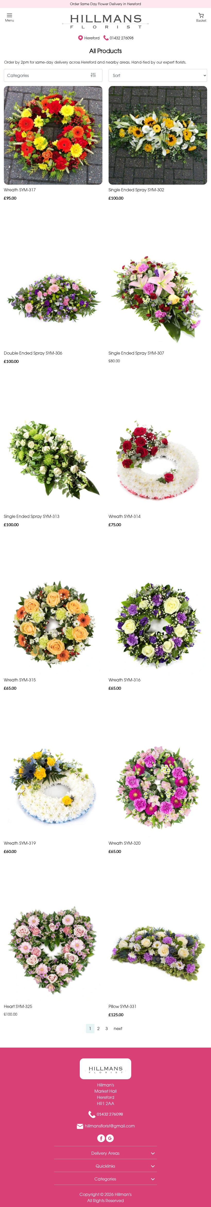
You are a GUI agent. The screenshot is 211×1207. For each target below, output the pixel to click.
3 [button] (107, 1028)
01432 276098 (122, 38)
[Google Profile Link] (110, 1137)
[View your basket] (201, 17)
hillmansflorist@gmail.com (110, 1125)
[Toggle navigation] (9, 17)
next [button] (118, 1028)
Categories (18, 75)
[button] (105, 1152)
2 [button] (98, 1028)
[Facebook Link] (101, 1137)
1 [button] (90, 1028)
